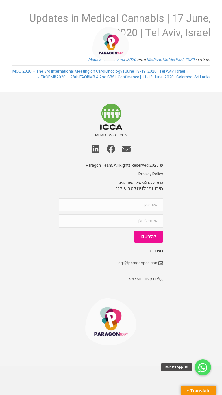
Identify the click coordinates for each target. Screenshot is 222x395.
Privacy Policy (150, 174)
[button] (12, 15)
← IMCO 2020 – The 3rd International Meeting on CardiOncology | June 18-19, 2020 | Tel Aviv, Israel (101, 71)
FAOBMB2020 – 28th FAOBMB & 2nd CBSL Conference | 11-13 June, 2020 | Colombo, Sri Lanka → (123, 77)
